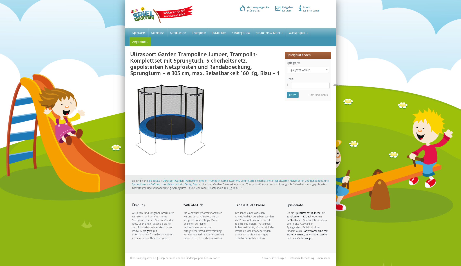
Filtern (292, 95)
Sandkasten (178, 33)
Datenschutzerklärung (301, 258)
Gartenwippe (304, 238)
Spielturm (139, 33)
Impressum (323, 258)
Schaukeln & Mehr (268, 33)
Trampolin (199, 33)
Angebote (139, 42)
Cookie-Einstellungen (274, 258)
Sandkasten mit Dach (299, 216)
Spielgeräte (153, 180)
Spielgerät (293, 63)
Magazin (148, 231)
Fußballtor (219, 33)
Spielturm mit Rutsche (308, 213)
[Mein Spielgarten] (161, 14)
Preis (290, 79)
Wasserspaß (297, 33)
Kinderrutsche (319, 234)
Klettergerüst (241, 33)
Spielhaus (157, 33)
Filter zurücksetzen (318, 94)
